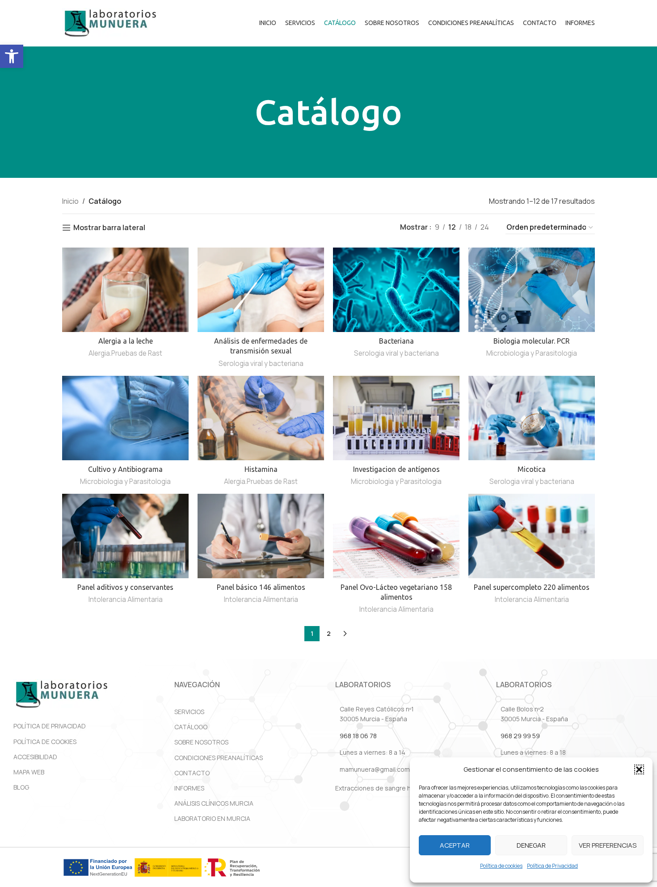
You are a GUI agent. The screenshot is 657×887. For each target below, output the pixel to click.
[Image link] (61, 694)
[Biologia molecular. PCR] (531, 290)
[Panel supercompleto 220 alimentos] (531, 536)
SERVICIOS (189, 711)
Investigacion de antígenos (396, 469)
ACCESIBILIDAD (35, 756)
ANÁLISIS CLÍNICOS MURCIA (213, 803)
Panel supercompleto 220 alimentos (532, 587)
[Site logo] (110, 22)
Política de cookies (501, 866)
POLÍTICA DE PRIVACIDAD (49, 726)
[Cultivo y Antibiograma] (125, 418)
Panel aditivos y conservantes (125, 587)
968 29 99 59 (520, 735)
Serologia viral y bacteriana (261, 363)
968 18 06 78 (358, 735)
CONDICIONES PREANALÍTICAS (218, 757)
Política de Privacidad (552, 866)
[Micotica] (531, 418)
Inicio (70, 201)
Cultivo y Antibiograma (125, 469)
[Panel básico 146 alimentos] (261, 536)
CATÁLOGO (190, 727)
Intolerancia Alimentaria (125, 599)
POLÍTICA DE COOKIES (44, 741)
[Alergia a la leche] (125, 290)
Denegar (531, 845)
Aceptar (455, 845)
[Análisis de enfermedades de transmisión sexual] (261, 290)
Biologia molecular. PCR (531, 341)
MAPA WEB (28, 772)
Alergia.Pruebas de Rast (125, 353)
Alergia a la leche (125, 341)
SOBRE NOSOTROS (201, 742)
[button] (11, 56)
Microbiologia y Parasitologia (531, 353)
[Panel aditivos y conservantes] (125, 536)
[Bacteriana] (396, 290)
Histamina (261, 469)
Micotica (532, 469)
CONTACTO (192, 773)
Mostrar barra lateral (109, 227)
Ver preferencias (607, 845)
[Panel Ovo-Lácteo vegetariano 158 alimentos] (396, 536)
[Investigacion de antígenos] (396, 418)
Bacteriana (396, 341)
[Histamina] (261, 418)
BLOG (21, 787)
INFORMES (189, 788)
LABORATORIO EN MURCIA (212, 818)
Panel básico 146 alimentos (261, 587)
